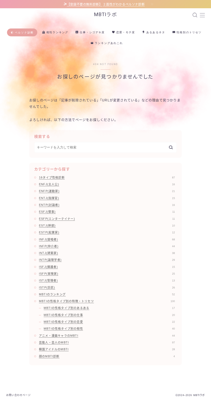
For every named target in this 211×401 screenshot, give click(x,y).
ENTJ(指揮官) (107, 198)
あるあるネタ (155, 32)
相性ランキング (56, 32)
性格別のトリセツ (189, 32)
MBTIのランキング (107, 294)
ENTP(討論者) (107, 204)
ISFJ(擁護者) (107, 266)
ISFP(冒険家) (107, 273)
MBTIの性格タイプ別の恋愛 (109, 321)
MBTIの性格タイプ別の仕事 (109, 315)
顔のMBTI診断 (107, 356)
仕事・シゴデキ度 (92, 32)
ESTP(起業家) (107, 232)
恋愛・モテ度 (125, 32)
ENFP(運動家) (107, 191)
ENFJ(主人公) (107, 184)
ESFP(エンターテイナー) (107, 218)
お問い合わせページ (18, 395)
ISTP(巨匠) (107, 287)
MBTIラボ (105, 14)
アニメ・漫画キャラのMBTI (107, 335)
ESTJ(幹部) (107, 225)
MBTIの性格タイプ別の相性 (109, 328)
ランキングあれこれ (108, 43)
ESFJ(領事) (107, 211)
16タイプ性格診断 (107, 177)
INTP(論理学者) (107, 259)
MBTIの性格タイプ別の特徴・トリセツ (107, 301)
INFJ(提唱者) (107, 239)
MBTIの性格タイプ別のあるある (109, 308)
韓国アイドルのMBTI (107, 349)
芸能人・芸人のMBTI (107, 342)
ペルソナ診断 (24, 32)
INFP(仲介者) (107, 246)
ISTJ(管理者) (107, 280)
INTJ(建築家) (107, 253)
